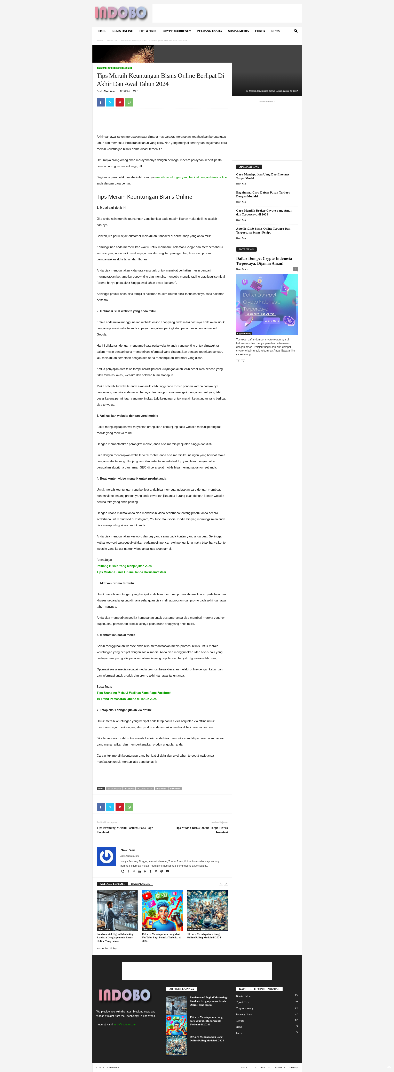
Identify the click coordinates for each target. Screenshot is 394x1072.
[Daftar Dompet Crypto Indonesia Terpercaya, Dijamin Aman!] (267, 304)
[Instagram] (134, 871)
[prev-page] (221, 884)
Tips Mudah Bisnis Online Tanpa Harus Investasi (131, 572)
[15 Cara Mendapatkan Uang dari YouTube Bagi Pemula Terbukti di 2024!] (162, 910)
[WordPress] (162, 871)
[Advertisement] (227, 13)
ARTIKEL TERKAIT (112, 883)
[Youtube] (167, 871)
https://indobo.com (129, 856)
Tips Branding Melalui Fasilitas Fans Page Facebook (134, 692)
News (275, 31)
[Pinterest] (120, 102)
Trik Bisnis (175, 788)
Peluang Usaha (209, 31)
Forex (260, 31)
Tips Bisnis (161, 788)
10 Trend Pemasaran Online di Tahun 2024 (127, 699)
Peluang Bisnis (145, 788)
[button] (295, 31)
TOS (253, 1067)
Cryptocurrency (177, 31)
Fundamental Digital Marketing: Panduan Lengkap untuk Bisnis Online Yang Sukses (115, 937)
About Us (265, 1067)
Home (100, 31)
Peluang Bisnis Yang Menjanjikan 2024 (124, 566)
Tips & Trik (148, 31)
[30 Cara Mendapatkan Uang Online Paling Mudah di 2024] (207, 910)
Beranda (99, 40)
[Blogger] (123, 871)
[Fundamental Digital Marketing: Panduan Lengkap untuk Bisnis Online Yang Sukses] (117, 910)
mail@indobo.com (125, 1024)
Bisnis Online (122, 31)
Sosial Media (238, 31)
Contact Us (279, 1067)
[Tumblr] (151, 871)
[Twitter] (110, 102)
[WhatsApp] (129, 102)
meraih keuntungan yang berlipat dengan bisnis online (191, 177)
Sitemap (293, 1067)
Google (240, 1020)
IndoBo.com (112, 1067)
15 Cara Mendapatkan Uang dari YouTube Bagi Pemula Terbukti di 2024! (161, 937)
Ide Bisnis (129, 788)
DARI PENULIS (140, 883)
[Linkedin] (140, 871)
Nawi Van (109, 91)
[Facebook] (101, 102)
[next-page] (226, 884)
